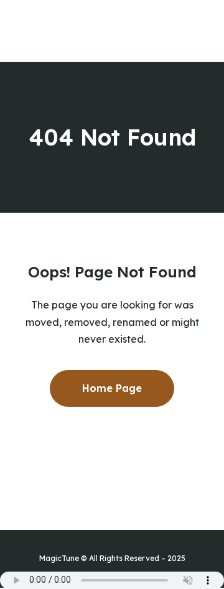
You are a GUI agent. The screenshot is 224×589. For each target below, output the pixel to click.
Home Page (112, 388)
